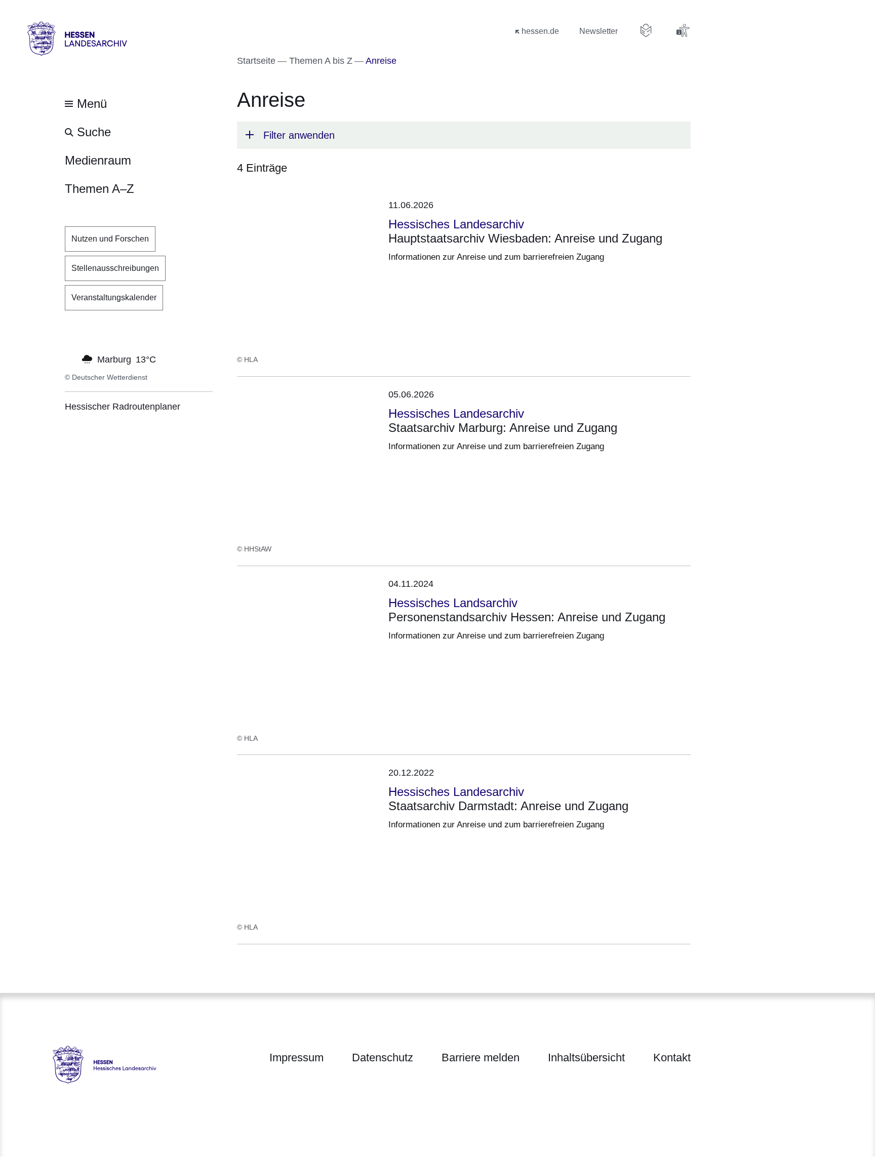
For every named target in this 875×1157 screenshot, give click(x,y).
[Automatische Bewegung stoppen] (70, 358)
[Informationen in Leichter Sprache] (646, 30)
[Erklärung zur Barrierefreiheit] (682, 30)
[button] (464, 135)
